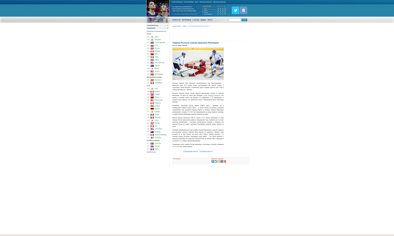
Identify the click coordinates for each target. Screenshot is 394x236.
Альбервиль (158, 83)
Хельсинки (158, 137)
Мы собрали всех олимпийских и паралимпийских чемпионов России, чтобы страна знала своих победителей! (184, 8)
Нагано (157, 68)
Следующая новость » (206, 151)
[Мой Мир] (221, 161)
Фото (210, 20)
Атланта (157, 71)
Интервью (186, 20)
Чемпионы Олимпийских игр (156, 31)
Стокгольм (158, 143)
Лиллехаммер (159, 74)
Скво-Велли (158, 129)
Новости (176, 20)
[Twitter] (216, 161)
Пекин (156, 54)
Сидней (157, 65)
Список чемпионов (177, 1)
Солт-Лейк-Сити (159, 62)
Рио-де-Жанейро (160, 42)
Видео (203, 20)
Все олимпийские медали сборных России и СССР (184, 14)
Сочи (156, 45)
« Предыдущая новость (190, 151)
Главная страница (176, 26)
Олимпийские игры (151, 152)
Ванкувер (157, 51)
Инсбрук (157, 106)
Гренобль (157, 117)
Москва (157, 97)
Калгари (157, 91)
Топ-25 (196, 1)
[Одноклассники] (219, 161)
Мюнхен (157, 108)
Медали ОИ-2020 (207, 6)
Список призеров (189, 1)
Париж (157, 149)
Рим (156, 126)
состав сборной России (210, 95)
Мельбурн (158, 132)
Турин (156, 57)
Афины (157, 59)
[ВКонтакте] (213, 161)
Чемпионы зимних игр (219, 1)
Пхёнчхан (158, 39)
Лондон (157, 48)
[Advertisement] (209, 34)
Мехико (157, 114)
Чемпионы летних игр (205, 1)
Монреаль (158, 103)
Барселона (158, 80)
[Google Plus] (224, 161)
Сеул (156, 88)
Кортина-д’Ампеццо (161, 134)
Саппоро (157, 111)
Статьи (196, 20)
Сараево (157, 94)
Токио (156, 36)
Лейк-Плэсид (159, 100)
